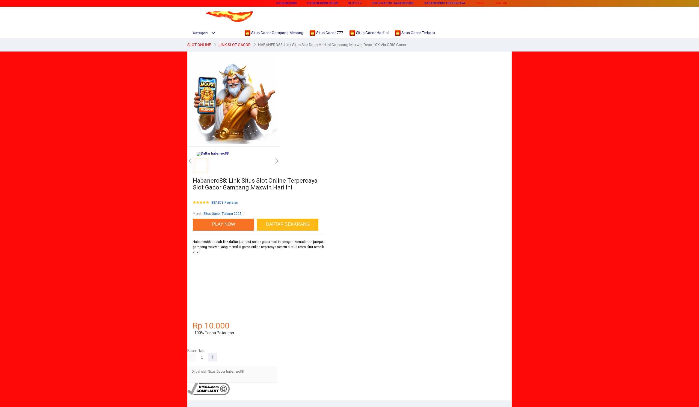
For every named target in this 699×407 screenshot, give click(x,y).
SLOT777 (355, 3)
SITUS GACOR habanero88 (393, 3)
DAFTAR (501, 3)
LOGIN (480, 3)
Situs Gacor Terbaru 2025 (222, 214)
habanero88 (286, 3)
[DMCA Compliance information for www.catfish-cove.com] (208, 394)
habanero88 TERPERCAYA (444, 3)
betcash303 (201, 281)
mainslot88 (201, 262)
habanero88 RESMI (322, 3)
